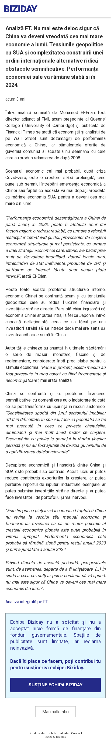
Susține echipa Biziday (55, 684)
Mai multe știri (55, 711)
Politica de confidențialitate (49, 733)
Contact (76, 733)
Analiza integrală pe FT (26, 601)
